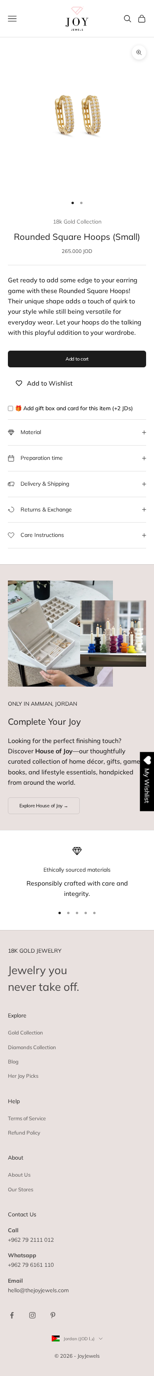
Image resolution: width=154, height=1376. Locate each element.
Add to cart (77, 359)
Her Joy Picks (23, 1076)
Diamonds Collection (32, 1047)
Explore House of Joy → (43, 806)
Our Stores (20, 1189)
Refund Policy (24, 1132)
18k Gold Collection (77, 221)
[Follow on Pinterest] (53, 1315)
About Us (19, 1174)
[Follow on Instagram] (32, 1315)
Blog (13, 1061)
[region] (77, 872)
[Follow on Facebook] (12, 1315)
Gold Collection (25, 1032)
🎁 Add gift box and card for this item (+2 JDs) (74, 408)
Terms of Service (27, 1118)
